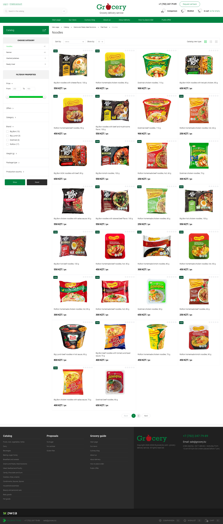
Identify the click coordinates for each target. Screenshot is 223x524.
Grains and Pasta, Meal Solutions (15, 464)
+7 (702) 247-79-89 (32, 520)
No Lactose (51, 446)
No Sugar (50, 442)
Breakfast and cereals (11, 459)
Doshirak (15, 140)
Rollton (14, 144)
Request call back (190, 4)
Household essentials (11, 486)
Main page (56, 20)
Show (15, 182)
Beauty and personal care (12, 490)
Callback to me (13, 520)
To (24, 89)
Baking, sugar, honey (10, 455)
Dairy (5, 446)
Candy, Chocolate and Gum (13, 473)
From (8, 89)
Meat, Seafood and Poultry (12, 468)
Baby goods (7, 494)
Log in (5, 4)
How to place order (145, 20)
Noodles (9, 46)
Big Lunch (15, 136)
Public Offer (166, 20)
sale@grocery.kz (198, 441)
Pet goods (6, 499)
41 (45, 46)
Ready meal (10, 64)
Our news (72, 20)
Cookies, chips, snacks (11, 477)
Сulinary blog (90, 20)
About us (106, 20)
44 (45, 52)
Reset (37, 182)
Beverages (7, 451)
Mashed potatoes (12, 58)
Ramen (9, 52)
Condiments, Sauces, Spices (13, 481)
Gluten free (51, 451)
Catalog (10, 30)
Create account (16, 4)
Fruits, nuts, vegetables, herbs (14, 442)
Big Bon (15, 131)
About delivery (124, 20)
